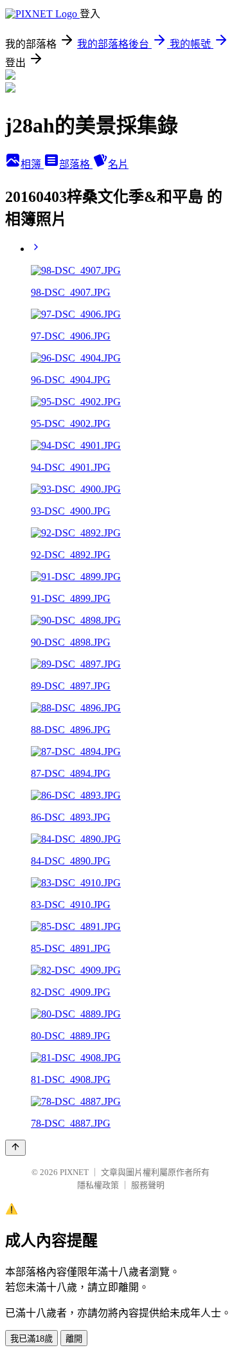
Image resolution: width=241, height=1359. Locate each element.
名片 (118, 164)
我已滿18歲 (31, 1339)
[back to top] (15, 1148)
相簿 (32, 164)
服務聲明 (148, 1185)
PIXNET (74, 1172)
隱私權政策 (98, 1185)
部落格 (76, 164)
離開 (74, 1339)
